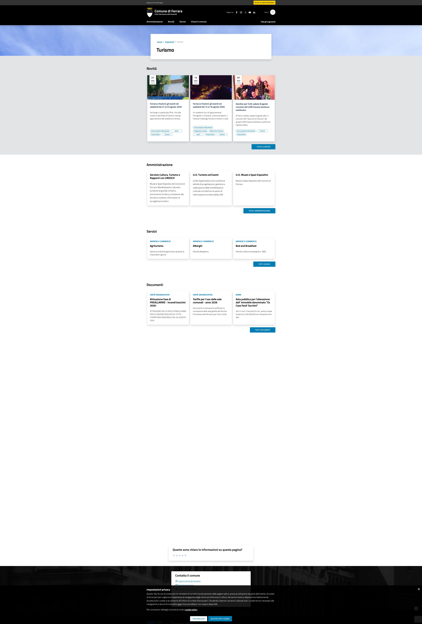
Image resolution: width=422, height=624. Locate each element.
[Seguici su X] (244, 12)
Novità (171, 21)
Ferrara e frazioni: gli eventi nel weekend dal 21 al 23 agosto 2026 (166, 105)
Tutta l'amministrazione (259, 210)
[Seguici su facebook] (236, 12)
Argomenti (169, 41)
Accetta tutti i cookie (220, 618)
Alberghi (197, 246)
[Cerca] (272, 12)
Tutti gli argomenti (268, 21)
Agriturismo (156, 246)
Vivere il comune (198, 21)
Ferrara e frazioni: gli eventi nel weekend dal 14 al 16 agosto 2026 (209, 105)
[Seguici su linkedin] (253, 12)
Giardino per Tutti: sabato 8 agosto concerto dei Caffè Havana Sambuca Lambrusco (252, 107)
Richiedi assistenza (186, 585)
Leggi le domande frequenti (189, 581)
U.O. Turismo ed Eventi (205, 175)
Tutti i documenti (262, 330)
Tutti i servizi (264, 264)
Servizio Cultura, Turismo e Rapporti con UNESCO (165, 176)
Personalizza (199, 618)
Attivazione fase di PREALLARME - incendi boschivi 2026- (168, 302)
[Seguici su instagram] (240, 12)
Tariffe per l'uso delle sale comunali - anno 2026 (207, 300)
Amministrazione (155, 21)
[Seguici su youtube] (249, 12)
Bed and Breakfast (246, 246)
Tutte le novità (263, 146)
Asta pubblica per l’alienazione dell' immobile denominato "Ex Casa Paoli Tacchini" (253, 302)
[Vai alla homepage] (151, 12)
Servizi (182, 21)
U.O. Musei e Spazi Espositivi (252, 175)
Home (159, 41)
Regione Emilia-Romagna (155, 2)
